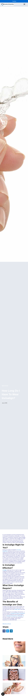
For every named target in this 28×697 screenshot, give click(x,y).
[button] (24, 4)
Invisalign (5, 570)
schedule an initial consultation (17, 613)
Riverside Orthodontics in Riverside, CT (15, 616)
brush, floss (17, 609)
